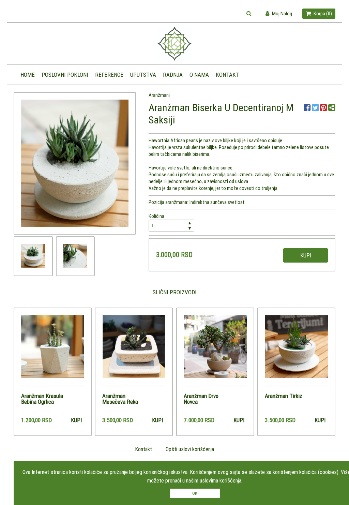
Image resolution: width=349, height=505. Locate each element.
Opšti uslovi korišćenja (190, 449)
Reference (109, 74)
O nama (199, 74)
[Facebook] (308, 108)
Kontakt (227, 74)
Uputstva (143, 74)
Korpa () (322, 13)
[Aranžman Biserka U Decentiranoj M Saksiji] (33, 256)
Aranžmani (159, 95)
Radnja (173, 74)
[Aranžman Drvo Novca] (215, 350)
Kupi (305, 255)
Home (27, 74)
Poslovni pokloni (65, 74)
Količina (170, 222)
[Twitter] (316, 108)
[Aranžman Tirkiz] (296, 350)
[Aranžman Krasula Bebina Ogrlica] (52, 350)
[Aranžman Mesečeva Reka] (133, 350)
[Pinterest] (323, 108)
